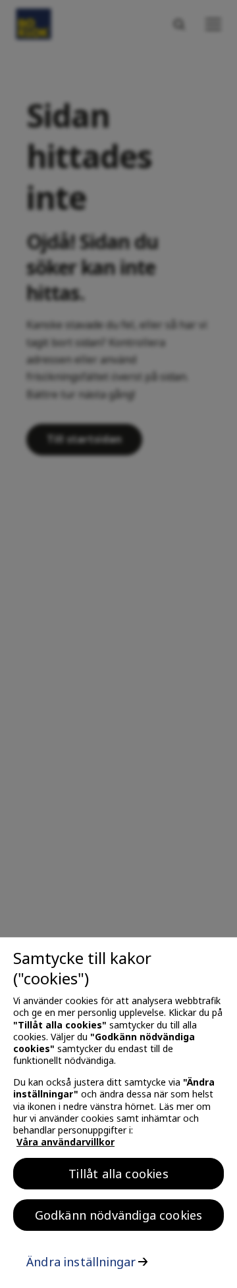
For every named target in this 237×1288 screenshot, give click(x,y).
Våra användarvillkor (65, 1142)
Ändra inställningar (81, 1262)
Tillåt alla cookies (118, 1174)
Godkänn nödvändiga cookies (119, 1215)
